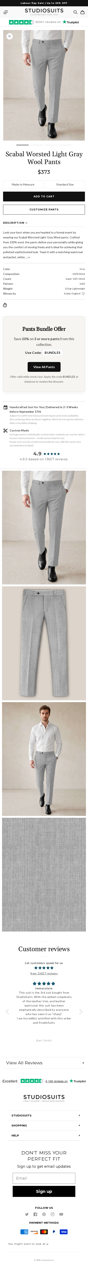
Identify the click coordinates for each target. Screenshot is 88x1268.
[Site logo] (44, 1098)
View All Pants (44, 367)
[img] (44, 968)
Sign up (44, 1191)
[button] (5, 12)
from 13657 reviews (44, 973)
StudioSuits (48, 1260)
